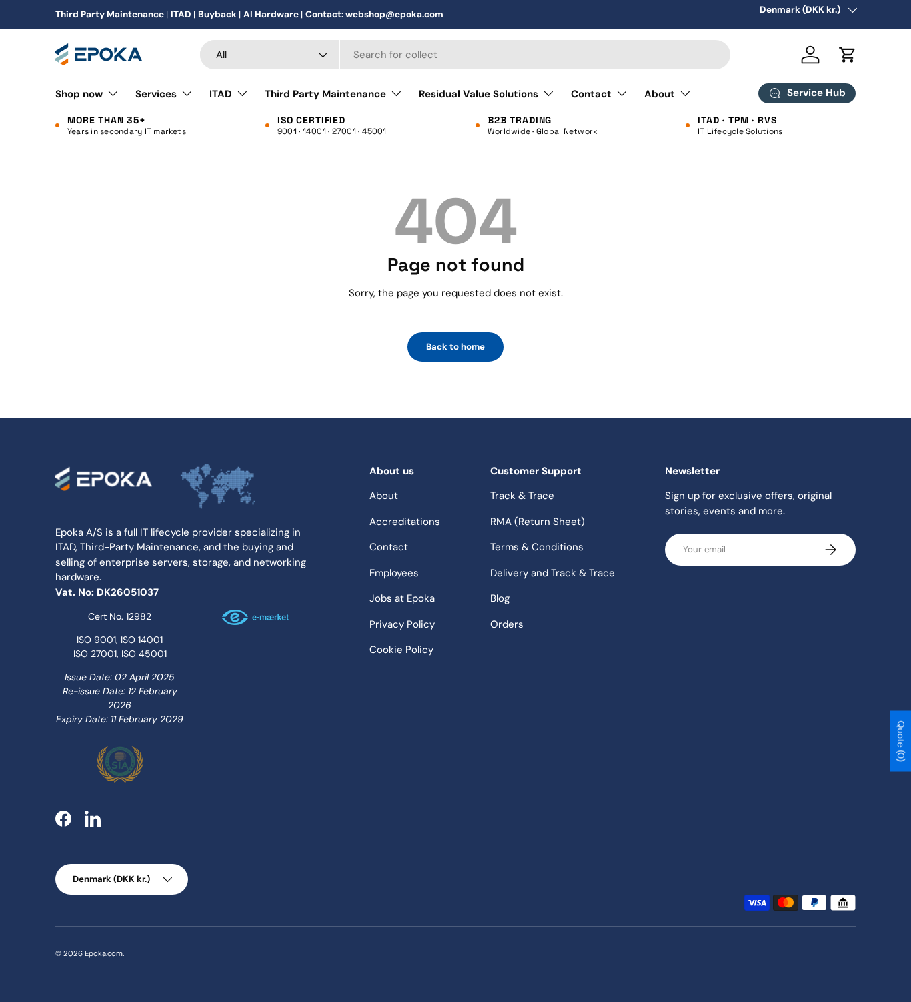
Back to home (455, 346)
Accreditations (404, 521)
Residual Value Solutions (478, 94)
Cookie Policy (401, 649)
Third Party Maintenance (325, 94)
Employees (394, 573)
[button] (847, 54)
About (659, 94)
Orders (507, 624)
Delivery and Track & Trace (552, 573)
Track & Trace (522, 495)
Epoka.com (104, 953)
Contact (591, 94)
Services (156, 94)
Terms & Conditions (537, 547)
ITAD (220, 94)
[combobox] (465, 54)
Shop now (79, 94)
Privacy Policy (402, 624)
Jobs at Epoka (402, 598)
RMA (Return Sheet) (537, 521)
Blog (500, 598)
